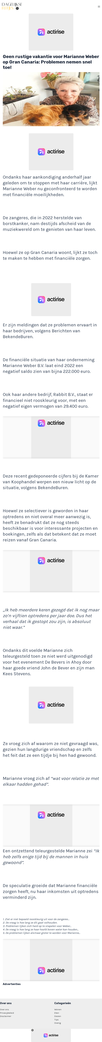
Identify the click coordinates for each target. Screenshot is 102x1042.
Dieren (57, 1016)
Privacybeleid (7, 1013)
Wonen (57, 1009)
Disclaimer (5, 1016)
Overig (57, 1023)
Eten (56, 1013)
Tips (56, 1019)
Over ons (4, 1009)
